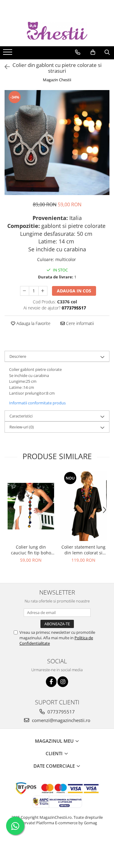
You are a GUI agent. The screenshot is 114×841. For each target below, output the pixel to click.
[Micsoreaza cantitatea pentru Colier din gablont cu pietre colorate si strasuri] (24, 291)
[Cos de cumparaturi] (92, 52)
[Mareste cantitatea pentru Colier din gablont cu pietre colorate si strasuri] (42, 291)
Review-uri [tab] (21, 427)
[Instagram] (62, 681)
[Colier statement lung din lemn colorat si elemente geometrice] (83, 506)
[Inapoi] (4, 67)
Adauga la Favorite (32, 323)
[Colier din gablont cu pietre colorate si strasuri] (57, 142)
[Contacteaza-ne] (78, 52)
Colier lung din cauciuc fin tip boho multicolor (31, 550)
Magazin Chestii (57, 79)
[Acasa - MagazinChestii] (57, 32)
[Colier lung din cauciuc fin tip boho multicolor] (31, 506)
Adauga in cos (74, 291)
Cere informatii (79, 323)
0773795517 (60, 712)
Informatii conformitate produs (37, 403)
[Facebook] (51, 681)
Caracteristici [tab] (21, 416)
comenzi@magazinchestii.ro (60, 720)
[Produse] (8, 53)
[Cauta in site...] (107, 52)
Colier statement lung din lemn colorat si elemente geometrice (83, 550)
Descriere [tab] (17, 356)
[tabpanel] (57, 142)
